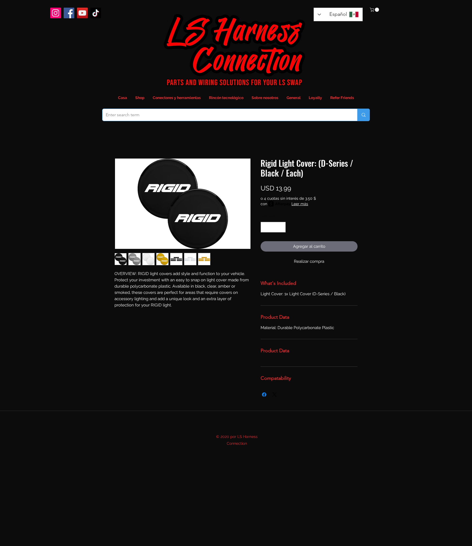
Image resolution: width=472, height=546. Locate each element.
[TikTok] (95, 13)
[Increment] (281, 227)
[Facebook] (69, 13)
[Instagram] (55, 13)
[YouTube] (82, 13)
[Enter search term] (363, 115)
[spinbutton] (273, 227)
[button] (375, 10)
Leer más (299, 204)
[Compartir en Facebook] (264, 394)
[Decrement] (265, 227)
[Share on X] (274, 394)
